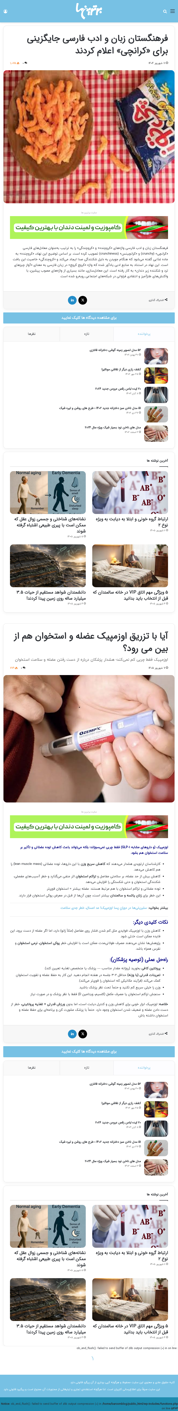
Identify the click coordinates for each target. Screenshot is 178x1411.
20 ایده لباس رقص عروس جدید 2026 (118, 388)
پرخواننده (144, 334)
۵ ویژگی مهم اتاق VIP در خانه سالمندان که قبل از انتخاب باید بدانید (130, 595)
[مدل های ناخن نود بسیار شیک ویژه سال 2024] (156, 433)
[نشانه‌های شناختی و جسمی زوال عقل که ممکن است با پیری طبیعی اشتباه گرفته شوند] (48, 492)
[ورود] (5, 13)
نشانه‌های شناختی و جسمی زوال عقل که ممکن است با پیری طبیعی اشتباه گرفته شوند (50, 525)
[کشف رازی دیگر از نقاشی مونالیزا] (156, 375)
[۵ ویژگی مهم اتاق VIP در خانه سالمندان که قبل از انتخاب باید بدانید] (130, 565)
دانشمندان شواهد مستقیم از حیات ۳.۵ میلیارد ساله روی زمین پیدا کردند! (51, 595)
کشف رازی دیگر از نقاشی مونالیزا (121, 369)
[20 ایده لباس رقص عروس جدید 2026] (156, 395)
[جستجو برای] (165, 13)
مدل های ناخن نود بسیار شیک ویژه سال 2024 (113, 427)
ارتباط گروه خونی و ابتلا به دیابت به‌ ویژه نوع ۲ (132, 522)
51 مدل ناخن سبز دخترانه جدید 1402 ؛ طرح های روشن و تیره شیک (100, 408)
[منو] (172, 13)
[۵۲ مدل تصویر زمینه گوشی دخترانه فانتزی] (156, 356)
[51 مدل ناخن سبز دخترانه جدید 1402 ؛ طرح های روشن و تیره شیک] (156, 414)
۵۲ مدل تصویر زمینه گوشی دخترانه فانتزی (115, 350)
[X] (82, 300)
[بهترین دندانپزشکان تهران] (89, 227)
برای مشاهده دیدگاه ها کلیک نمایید (89, 317)
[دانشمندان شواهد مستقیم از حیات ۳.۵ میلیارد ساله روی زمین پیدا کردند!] (48, 565)
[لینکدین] (72, 300)
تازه (86, 334)
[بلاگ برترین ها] (89, 11)
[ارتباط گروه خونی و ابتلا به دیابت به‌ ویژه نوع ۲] (130, 492)
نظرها (32, 334)
